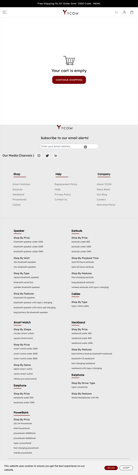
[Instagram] (39, 155)
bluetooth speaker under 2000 (28, 246)
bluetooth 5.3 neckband (83, 358)
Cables (17, 204)
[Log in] (124, 12)
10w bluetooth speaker (25, 262)
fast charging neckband (83, 363)
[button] (5, 12)
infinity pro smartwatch (25, 379)
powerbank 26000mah (25, 438)
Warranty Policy (106, 204)
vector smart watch (23, 373)
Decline (111, 468)
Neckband (18, 194)
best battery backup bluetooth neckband (92, 353)
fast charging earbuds (83, 277)
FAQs (58, 189)
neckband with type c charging (87, 368)
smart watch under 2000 (26, 348)
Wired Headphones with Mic (85, 397)
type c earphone (80, 387)
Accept (126, 468)
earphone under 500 (23, 397)
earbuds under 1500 (81, 251)
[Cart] (131, 12)
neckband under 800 (82, 338)
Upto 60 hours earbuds (83, 267)
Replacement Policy (66, 184)
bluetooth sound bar (23, 282)
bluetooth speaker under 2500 (28, 251)
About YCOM (104, 184)
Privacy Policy (63, 194)
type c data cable (80, 306)
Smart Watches (21, 184)
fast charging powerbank (26, 448)
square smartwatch (23, 338)
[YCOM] (70, 12)
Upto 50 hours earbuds (83, 262)
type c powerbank (22, 443)
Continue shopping (69, 79)
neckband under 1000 (82, 343)
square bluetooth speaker (26, 277)
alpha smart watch (23, 369)
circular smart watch (24, 333)
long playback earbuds (83, 282)
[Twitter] (47, 155)
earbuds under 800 (81, 241)
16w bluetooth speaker (25, 267)
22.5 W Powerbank (23, 423)
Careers (101, 199)
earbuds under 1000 (81, 246)
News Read (103, 189)
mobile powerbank (23, 453)
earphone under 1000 (24, 402)
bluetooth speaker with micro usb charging (35, 307)
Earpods (17, 189)
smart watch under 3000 (25, 358)
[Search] (117, 12)
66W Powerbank (22, 428)
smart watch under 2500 (26, 353)
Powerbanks (20, 199)
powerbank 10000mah (25, 433)
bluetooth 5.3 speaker (24, 297)
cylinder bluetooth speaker (27, 287)
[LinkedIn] (55, 155)
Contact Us (61, 199)
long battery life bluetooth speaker (31, 312)
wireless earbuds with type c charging (90, 287)
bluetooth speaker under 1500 (28, 241)
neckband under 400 (82, 333)
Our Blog (102, 194)
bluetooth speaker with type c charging (33, 302)
